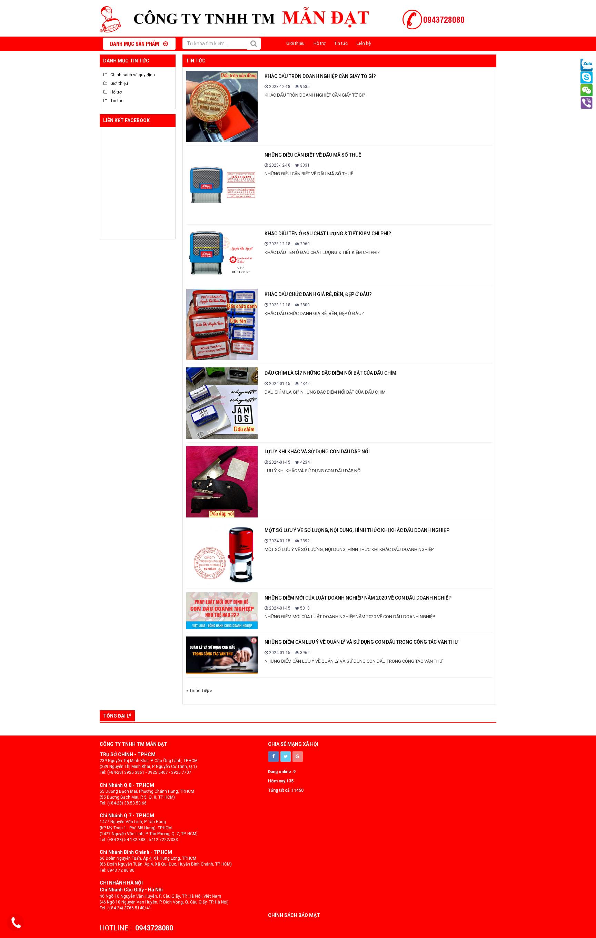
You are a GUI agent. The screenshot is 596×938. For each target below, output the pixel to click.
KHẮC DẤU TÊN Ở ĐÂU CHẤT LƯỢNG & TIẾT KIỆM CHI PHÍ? (328, 233)
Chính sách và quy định (131, 74)
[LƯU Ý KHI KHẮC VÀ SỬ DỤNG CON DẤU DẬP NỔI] (222, 481)
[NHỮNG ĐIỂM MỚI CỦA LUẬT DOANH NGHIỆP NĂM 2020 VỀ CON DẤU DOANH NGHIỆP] (222, 611)
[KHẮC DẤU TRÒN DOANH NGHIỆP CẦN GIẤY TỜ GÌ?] (222, 106)
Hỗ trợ (319, 43)
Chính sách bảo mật (294, 915)
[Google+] (297, 756)
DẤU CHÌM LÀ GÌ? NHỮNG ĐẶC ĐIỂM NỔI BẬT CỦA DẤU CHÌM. (331, 373)
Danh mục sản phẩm (136, 43)
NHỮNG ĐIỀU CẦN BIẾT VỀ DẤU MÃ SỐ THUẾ (313, 155)
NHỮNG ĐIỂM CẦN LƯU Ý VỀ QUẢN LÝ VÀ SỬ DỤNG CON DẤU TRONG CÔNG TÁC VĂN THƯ (361, 642)
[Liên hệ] (16, 922)
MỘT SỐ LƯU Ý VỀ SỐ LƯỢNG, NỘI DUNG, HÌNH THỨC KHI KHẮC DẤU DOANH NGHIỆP (357, 530)
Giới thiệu (295, 43)
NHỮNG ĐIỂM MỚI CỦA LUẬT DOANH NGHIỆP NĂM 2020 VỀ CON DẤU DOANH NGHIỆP (358, 598)
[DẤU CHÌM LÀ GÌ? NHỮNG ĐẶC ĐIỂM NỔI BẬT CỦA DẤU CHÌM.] (222, 403)
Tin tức (341, 43)
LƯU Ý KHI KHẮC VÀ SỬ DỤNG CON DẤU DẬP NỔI (317, 451)
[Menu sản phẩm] (105, 43)
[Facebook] (273, 756)
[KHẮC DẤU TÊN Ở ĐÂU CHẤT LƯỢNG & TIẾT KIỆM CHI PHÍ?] (222, 255)
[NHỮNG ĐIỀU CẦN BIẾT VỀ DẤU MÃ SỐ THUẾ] (222, 185)
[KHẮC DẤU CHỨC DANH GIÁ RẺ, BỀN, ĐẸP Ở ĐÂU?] (222, 324)
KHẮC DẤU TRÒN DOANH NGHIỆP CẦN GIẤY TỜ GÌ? (320, 76)
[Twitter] (285, 756)
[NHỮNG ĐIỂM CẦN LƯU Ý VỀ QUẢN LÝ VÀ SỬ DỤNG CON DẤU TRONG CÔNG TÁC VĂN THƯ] (222, 654)
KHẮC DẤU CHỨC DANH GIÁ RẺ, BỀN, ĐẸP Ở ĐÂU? (318, 294)
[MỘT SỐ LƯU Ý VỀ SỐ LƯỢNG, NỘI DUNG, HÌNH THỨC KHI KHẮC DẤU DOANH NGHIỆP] (222, 555)
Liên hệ (364, 43)
